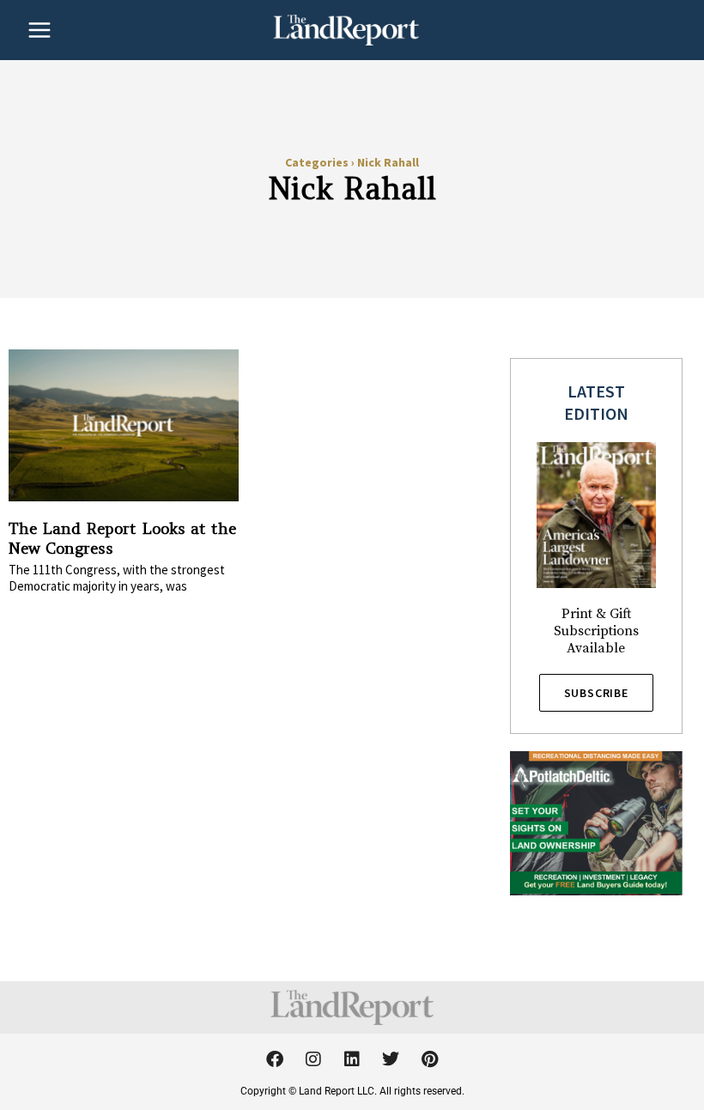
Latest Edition (596, 402)
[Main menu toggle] (39, 30)
